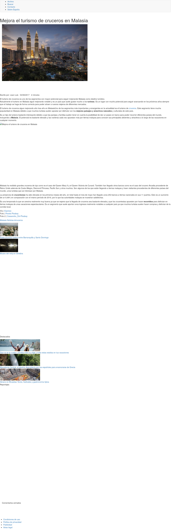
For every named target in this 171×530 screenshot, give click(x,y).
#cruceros (18, 220)
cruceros (132, 108)
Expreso (7, 210)
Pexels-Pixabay (11, 213)
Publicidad (7, 524)
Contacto (11, 6)
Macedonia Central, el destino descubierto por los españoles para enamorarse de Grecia (37, 367)
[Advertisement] (65, 87)
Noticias (10, 220)
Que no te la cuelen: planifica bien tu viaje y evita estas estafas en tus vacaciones (34, 352)
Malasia (3, 220)
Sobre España (13, 9)
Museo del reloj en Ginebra (11, 253)
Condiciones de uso (11, 519)
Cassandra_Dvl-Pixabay (17, 216)
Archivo (10, 1)
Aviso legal (7, 527)
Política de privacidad (12, 522)
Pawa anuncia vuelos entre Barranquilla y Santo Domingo (24, 237)
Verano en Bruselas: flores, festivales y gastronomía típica (24, 382)
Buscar (10, 4)
